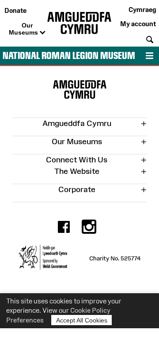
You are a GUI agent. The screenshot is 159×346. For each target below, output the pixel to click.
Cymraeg (142, 9)
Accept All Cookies (81, 320)
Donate (15, 10)
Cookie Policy (90, 310)
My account (138, 24)
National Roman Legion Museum (69, 56)
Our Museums (24, 29)
